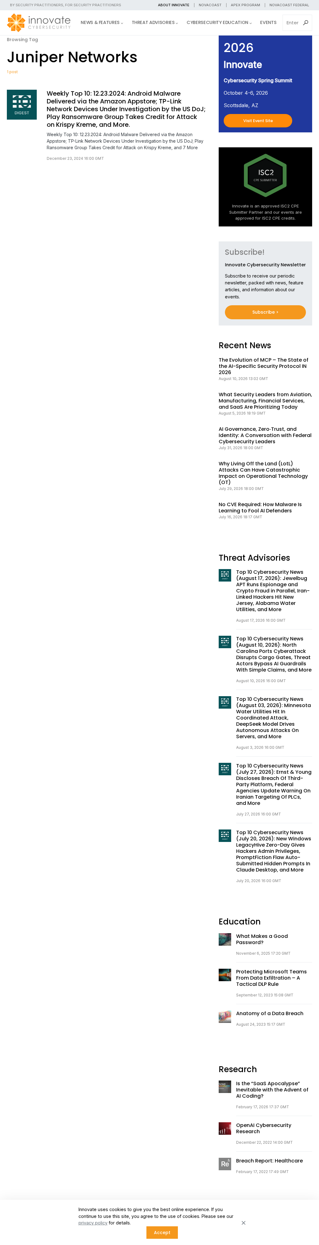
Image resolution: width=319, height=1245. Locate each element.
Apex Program (245, 5)
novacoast (210, 5)
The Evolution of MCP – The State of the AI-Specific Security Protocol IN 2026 (263, 366)
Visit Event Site (258, 121)
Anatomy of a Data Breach (269, 1013)
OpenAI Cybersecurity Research (263, 1128)
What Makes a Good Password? (262, 939)
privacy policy (93, 1222)
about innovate (173, 5)
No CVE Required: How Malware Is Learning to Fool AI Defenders (260, 507)
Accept (162, 1232)
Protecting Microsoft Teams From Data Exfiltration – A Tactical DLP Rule (271, 978)
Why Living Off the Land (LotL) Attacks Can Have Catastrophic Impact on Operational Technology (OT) (263, 473)
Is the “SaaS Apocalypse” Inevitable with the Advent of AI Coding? (272, 1090)
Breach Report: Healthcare (269, 1161)
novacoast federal (289, 5)
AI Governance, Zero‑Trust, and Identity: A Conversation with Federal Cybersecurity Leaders (265, 435)
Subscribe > (265, 312)
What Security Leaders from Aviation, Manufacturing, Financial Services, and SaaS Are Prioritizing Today (265, 401)
